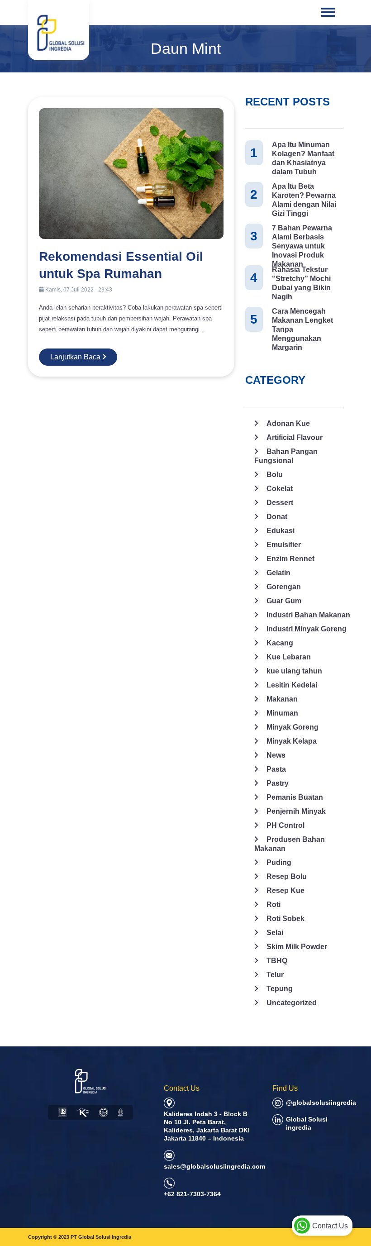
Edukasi (280, 531)
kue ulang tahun (294, 671)
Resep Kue (285, 890)
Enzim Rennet (290, 559)
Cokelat (279, 488)
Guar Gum (283, 601)
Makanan (282, 699)
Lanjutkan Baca (76, 357)
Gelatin (278, 573)
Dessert (279, 502)
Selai (274, 932)
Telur (275, 975)
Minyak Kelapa (291, 741)
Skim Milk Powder (296, 946)
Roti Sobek (285, 918)
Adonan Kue (288, 423)
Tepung (279, 989)
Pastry (277, 783)
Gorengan (283, 587)
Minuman (282, 713)
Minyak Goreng (292, 727)
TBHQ (276, 960)
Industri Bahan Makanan (308, 615)
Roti (273, 904)
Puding (278, 862)
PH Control (285, 825)
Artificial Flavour (294, 437)
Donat (276, 516)
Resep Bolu (286, 876)
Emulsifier (283, 545)
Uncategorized (291, 1003)
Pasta (276, 769)
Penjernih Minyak (296, 811)
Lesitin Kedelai (291, 685)
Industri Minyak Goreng (306, 629)
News (275, 755)
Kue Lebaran (288, 657)
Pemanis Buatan (294, 797)
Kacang (279, 643)
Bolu (274, 474)
